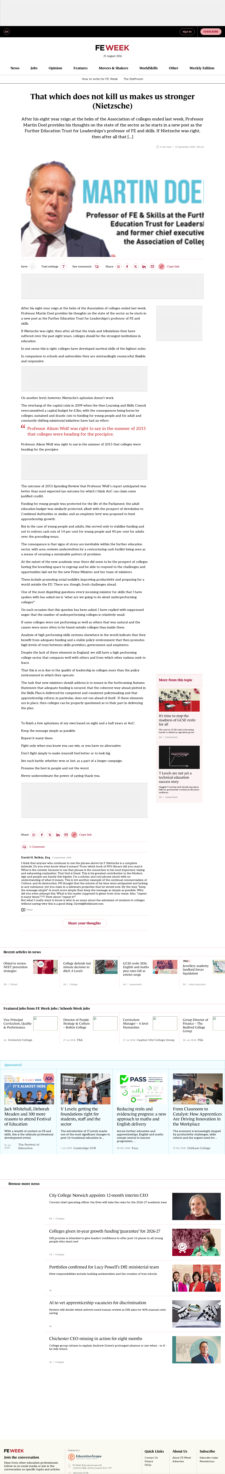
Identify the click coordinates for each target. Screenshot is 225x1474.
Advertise (178, 1461)
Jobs (34, 68)
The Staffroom (133, 79)
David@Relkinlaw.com (89, 904)
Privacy (149, 1461)
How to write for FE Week (100, 79)
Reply (30, 909)
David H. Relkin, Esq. (36, 857)
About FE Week (181, 1457)
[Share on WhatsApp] (118, 266)
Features (80, 68)
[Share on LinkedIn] (144, 266)
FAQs (148, 1465)
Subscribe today (209, 1457)
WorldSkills (148, 68)
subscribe (210, 31)
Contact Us (151, 1457)
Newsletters (207, 1461)
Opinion (55, 68)
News (15, 68)
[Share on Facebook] (127, 266)
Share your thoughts (84, 923)
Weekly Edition (201, 68)
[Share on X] (135, 266)
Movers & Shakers (113, 68)
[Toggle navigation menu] (7, 31)
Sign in (187, 31)
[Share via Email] (152, 266)
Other (173, 68)
